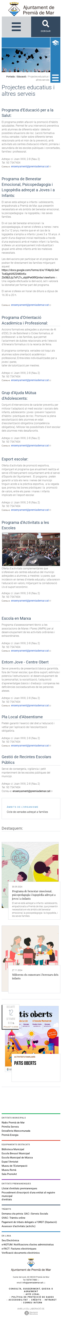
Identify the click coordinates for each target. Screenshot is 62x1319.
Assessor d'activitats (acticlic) (18, 1226)
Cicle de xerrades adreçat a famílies (27, 811)
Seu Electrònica (10, 1240)
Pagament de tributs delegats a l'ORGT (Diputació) (29, 1222)
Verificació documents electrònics (21, 1252)
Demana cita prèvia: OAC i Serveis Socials (25, 1213)
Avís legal (33, 1294)
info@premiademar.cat (32, 1283)
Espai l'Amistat (10, 1161)
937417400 (31, 1280)
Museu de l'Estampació (14, 1165)
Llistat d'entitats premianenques (19, 1188)
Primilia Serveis (10, 1126)
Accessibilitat (18, 1300)
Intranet (51, 1300)
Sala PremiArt (9, 1174)
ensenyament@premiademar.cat (30, 166)
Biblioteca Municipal (13, 1149)
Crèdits (36, 1300)
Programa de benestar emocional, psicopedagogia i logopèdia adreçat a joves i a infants (34, 894)
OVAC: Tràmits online (13, 1217)
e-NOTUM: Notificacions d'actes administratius (28, 1244)
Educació (21, 76)
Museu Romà (9, 1169)
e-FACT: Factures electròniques (19, 1248)
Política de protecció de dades (33, 1297)
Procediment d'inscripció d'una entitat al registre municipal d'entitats (28, 1196)
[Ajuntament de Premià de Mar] (31, 1270)
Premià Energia (10, 1134)
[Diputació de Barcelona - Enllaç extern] (31, 1313)
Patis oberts (25, 1063)
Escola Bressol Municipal (16, 1153)
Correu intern (32, 1303)
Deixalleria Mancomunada (16, 1130)
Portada (10, 76)
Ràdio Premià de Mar (13, 1122)
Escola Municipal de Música (17, 1157)
